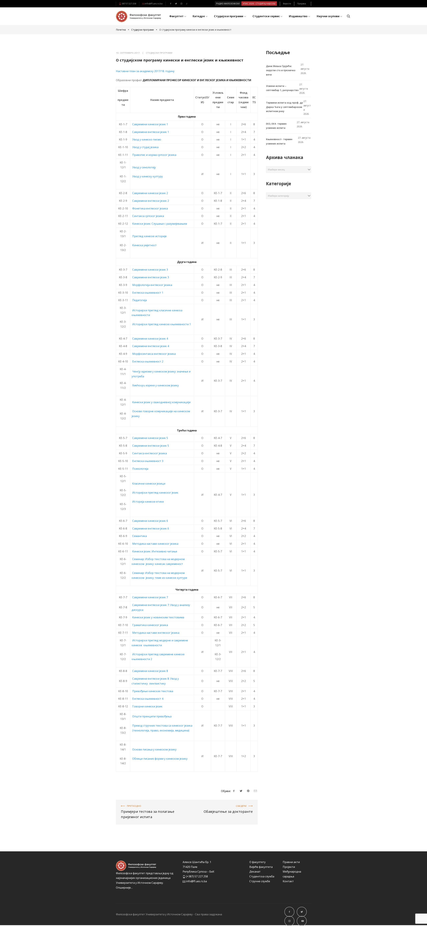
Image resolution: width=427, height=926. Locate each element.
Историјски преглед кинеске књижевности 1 (161, 324)
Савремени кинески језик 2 (150, 193)
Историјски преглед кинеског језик (155, 492)
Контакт (288, 881)
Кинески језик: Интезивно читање (154, 551)
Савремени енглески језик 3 (150, 277)
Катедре (199, 16)
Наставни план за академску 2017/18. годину (145, 71)
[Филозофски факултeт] (138, 16)
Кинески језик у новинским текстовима (158, 617)
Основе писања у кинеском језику (154, 749)
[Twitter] (176, 4)
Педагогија (139, 300)
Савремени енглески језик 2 (150, 201)
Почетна (121, 29)
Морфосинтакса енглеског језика (154, 354)
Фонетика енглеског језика (150, 208)
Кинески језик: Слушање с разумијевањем (159, 223)
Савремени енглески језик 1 (150, 132)
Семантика (139, 536)
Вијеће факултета (261, 867)
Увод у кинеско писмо (146, 139)
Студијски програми (228, 16)
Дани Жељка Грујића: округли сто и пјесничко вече (280, 70)
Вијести (287, 3)
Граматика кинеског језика (150, 625)
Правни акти (291, 862)
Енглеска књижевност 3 (147, 461)
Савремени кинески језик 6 (150, 521)
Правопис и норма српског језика (154, 155)
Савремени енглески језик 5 (150, 445)
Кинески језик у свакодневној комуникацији (161, 402)
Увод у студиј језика (145, 147)
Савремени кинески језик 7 (150, 597)
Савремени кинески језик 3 (150, 269)
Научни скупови (328, 16)
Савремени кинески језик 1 (150, 124)
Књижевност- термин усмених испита (279, 141)
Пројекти (289, 867)
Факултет (176, 16)
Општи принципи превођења (151, 716)
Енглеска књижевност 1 (147, 292)
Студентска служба (261, 876)
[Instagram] (181, 4)
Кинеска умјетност (144, 245)
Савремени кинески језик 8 (150, 671)
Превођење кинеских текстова (152, 691)
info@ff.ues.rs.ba (153, 3)
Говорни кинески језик (147, 706)
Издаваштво (298, 16)
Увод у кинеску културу (147, 176)
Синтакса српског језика (148, 216)
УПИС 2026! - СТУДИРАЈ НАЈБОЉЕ (259, 3)
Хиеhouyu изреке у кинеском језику (155, 385)
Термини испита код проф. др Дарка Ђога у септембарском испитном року (284, 107)
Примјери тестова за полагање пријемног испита (148, 802)
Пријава (301, 3)
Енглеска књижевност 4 (147, 699)
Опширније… (124, 887)
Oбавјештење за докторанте (239, 802)
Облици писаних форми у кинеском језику (159, 758)
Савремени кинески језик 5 (150, 438)
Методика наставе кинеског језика (155, 544)
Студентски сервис (266, 16)
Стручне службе (259, 881)
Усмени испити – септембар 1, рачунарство (282, 88)
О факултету (257, 862)
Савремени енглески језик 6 (150, 528)
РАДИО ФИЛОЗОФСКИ (228, 3)
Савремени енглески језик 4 (150, 346)
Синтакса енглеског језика (149, 453)
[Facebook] (171, 4)
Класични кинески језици (148, 483)
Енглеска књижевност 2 (147, 361)
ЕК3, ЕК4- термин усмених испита (276, 125)
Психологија (140, 469)
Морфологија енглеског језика (152, 285)
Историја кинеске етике (148, 501)
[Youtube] (187, 4)
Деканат (255, 871)
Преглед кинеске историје (149, 236)
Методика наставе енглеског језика (155, 633)
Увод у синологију (144, 167)
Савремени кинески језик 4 (150, 338)
